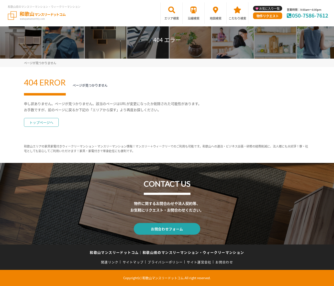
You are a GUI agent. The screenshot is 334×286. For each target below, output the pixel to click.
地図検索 (216, 18)
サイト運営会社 (199, 262)
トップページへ (41, 122)
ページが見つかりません (40, 63)
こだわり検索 (237, 18)
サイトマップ (133, 262)
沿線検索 (194, 18)
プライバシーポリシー (165, 262)
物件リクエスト (267, 15)
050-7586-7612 (310, 15)
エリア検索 (171, 18)
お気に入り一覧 (269, 8)
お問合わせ (224, 262)
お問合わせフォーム (167, 228)
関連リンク (110, 262)
